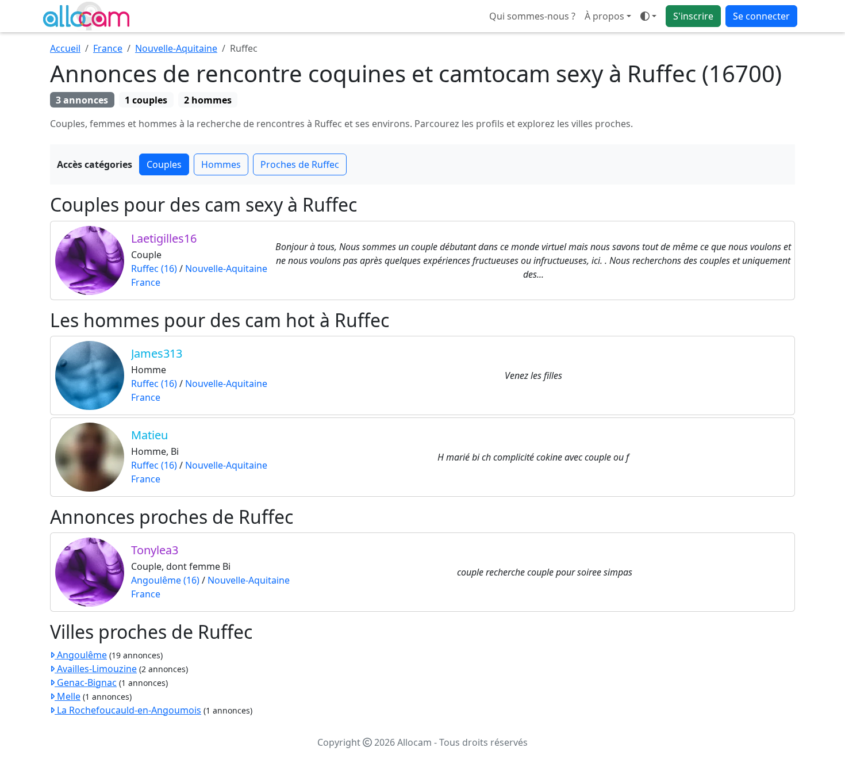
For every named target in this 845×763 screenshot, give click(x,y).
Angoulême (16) (165, 580)
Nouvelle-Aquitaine (176, 48)
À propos (604, 16)
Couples (164, 164)
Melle (67, 696)
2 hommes (208, 100)
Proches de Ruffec (299, 164)
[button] (648, 16)
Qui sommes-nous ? (532, 16)
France (107, 48)
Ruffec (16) (154, 268)
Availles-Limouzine (96, 668)
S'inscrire (693, 16)
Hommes (221, 164)
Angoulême (81, 655)
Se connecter (761, 16)
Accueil (65, 48)
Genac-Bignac (86, 682)
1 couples (146, 100)
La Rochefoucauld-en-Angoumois (128, 710)
